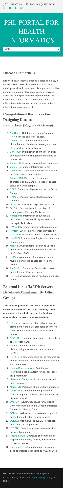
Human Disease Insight (22, 368)
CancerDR (15, 163)
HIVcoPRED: (17, 230)
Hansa (13, 345)
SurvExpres (16, 447)
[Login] (16, 8)
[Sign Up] (21, 8)
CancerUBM (16, 178)
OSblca (14, 413)
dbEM (13, 204)
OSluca (14, 420)
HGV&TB (14, 357)
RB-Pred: (15, 276)
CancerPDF (16, 170)
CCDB (13, 189)
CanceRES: (16, 167)
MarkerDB (15, 387)
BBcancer (15, 323)
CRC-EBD (15, 338)
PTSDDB (14, 428)
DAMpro (14, 197)
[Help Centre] (10, 8)
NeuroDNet (16, 390)
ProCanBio (15, 268)
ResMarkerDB (18, 435)
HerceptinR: (16, 215)
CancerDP (15, 151)
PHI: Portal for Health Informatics (31, 31)
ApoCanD (15, 133)
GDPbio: (14, 208)
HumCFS (15, 238)
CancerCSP (16, 140)
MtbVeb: (14, 245)
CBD (12, 330)
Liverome (15, 379)
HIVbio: (14, 227)
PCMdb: (14, 257)
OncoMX (15, 401)
